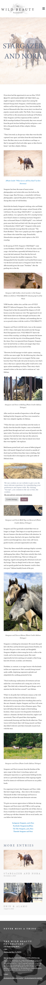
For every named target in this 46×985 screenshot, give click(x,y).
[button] (40, 8)
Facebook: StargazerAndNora (23, 826)
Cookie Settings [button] (11, 499)
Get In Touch (8, 958)
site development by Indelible (33, 978)
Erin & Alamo (16, 906)
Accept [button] (24, 499)
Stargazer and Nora (22, 873)
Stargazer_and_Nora (27, 823)
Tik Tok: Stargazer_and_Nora (23, 829)
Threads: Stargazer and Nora (23, 831)
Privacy (6, 974)
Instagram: (16, 823)
